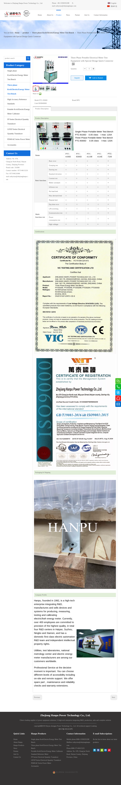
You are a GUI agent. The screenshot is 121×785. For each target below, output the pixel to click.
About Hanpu (17, 742)
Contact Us (17, 757)
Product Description (42, 109)
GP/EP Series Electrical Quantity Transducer (16, 131)
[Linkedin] (94, 750)
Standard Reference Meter (39, 754)
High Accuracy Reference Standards (17, 101)
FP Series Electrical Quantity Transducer (18, 121)
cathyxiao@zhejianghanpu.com (65, 6)
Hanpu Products (18, 745)
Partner (15, 751)
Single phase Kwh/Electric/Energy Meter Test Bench (17, 75)
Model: (37, 100)
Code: (36, 103)
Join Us (15, 754)
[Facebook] (98, 750)
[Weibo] (109, 750)
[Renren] (105, 750)
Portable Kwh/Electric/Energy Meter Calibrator (18, 111)
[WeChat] (101, 750)
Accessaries (35, 766)
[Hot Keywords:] (28, 58)
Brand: (74, 100)
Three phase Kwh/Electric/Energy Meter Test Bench (18, 89)
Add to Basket (97, 78)
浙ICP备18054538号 (65, 729)
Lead (92, 726)
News (15, 748)
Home (15, 739)
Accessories (11, 145)
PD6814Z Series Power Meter (18, 139)
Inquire (77, 78)
